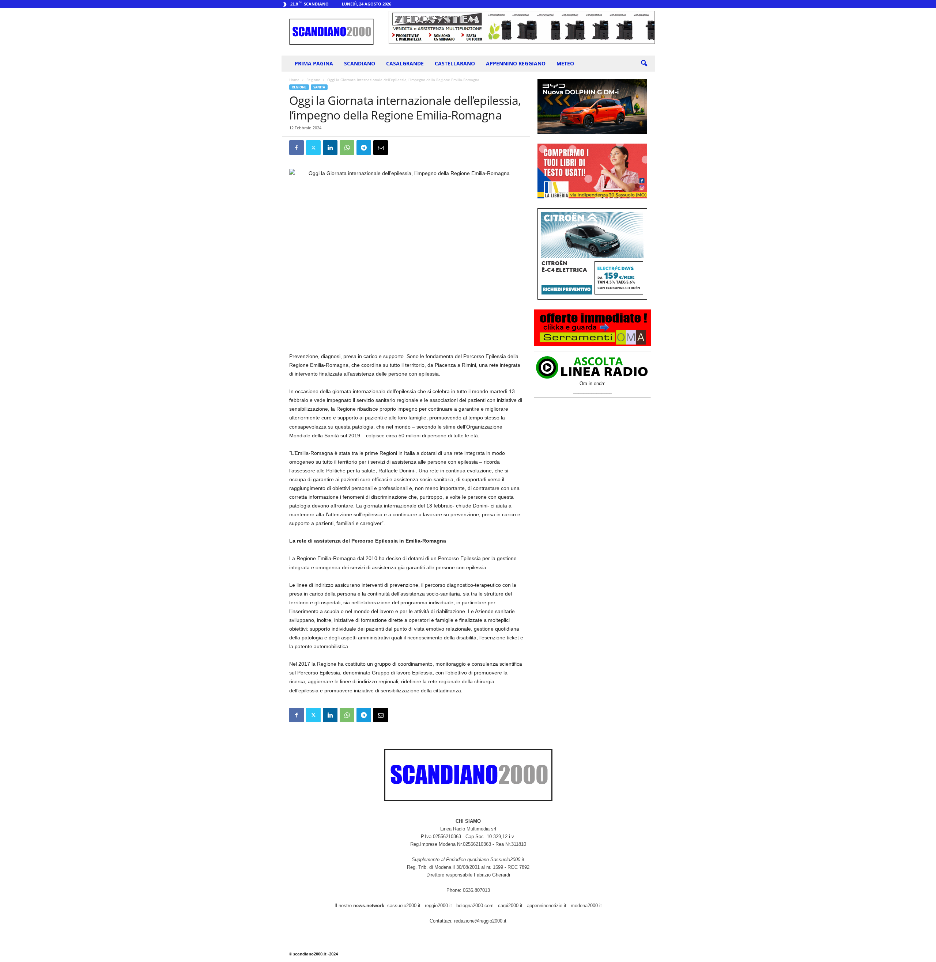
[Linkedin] (330, 147)
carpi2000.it (510, 905)
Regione (313, 79)
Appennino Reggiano (516, 63)
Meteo (565, 63)
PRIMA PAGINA (314, 63)
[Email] (380, 147)
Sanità (319, 87)
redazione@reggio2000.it (480, 921)
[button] (644, 64)
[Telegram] (363, 147)
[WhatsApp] (347, 147)
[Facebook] (296, 147)
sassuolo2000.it (403, 905)
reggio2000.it (439, 905)
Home (294, 79)
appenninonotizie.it (546, 905)
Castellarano (455, 63)
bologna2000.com (475, 905)
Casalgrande (405, 63)
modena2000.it (586, 905)
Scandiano (359, 63)
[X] (313, 147)
